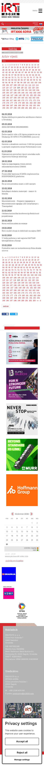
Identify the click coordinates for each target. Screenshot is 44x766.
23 (26, 67)
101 (28, 82)
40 (39, 70)
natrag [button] (6, 306)
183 (34, 103)
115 (3, 87)
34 (21, 70)
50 (32, 72)
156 (7, 97)
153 (35, 95)
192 (30, 105)
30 (9, 70)
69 (9, 77)
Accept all (22, 741)
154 (38, 95)
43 (10, 72)
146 (7, 95)
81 (6, 80)
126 (7, 90)
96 (12, 82)
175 (3, 103)
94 (6, 82)
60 (21, 75)
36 (27, 70)
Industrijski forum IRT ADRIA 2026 (16, 556)
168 (15, 100)
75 (28, 77)
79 (40, 77)
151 (27, 95)
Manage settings (22, 760)
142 (30, 92)
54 (3, 75)
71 (15, 77)
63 (30, 75)
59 (18, 75)
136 (7, 92)
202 (30, 108)
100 (24, 82)
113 (33, 85)
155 (3, 97)
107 (11, 85)
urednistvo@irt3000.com (23, 693)
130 (22, 90)
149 (20, 95)
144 (38, 92)
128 (15, 90)
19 (15, 67)
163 (34, 97)
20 (18, 67)
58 (15, 75)
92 (40, 80)
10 (27, 65)
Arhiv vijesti (17, 52)
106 (7, 85)
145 (3, 95)
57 (12, 75)
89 (31, 80)
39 (36, 70)
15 (3, 67)
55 (6, 75)
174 (38, 100)
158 (15, 97)
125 (3, 90)
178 (15, 103)
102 (32, 82)
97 (15, 82)
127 (11, 90)
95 (9, 82)
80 (3, 80)
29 (6, 70)
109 (19, 85)
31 (12, 70)
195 (3, 108)
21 (20, 67)
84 (15, 80)
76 (31, 77)
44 (13, 72)
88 (28, 80)
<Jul (12, 514)
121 (26, 87)
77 (34, 77)
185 (3, 105)
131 (26, 90)
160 (22, 97)
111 (26, 85)
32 (15, 70)
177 (11, 103)
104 (39, 82)
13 (35, 65)
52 (38, 72)
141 (26, 92)
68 (6, 77)
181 (27, 103)
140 (22, 92)
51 (35, 72)
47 (22, 72)
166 (7, 100)
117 (11, 87)
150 (24, 95)
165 (3, 100)
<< (6, 65)
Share (4, 314)
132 (30, 90)
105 (3, 85)
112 (30, 85)
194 (38, 105)
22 (23, 67)
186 (7, 105)
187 (11, 105)
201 (26, 108)
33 (18, 70)
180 (23, 103)
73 (21, 77)
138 (15, 92)
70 (12, 77)
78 (37, 77)
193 (34, 105)
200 (22, 108)
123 (33, 87)
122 (29, 87)
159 (19, 97)
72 (18, 77)
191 (27, 105)
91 (37, 80)
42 (6, 72)
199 (19, 108)
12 (32, 65)
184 (38, 103)
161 (26, 97)
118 (14, 87)
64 (33, 75)
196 (7, 108)
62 (27, 75)
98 (18, 82)
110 (22, 85)
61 (24, 75)
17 (9, 67)
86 (22, 80)
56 (9, 75)
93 (3, 82)
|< (3, 65)
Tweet (12, 314)
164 (37, 97)
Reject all (22, 752)
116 (7, 87)
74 (24, 77)
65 (36, 75)
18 (12, 67)
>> (38, 108)
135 (3, 92)
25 (32, 67)
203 (34, 108)
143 (34, 92)
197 (11, 108)
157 (11, 97)
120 (22, 87)
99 (21, 82)
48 (26, 72)
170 (22, 100)
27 (38, 67)
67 (3, 77)
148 (15, 95)
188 (15, 105)
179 (19, 103)
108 (15, 85)
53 (41, 72)
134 (37, 90)
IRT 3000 (11, 11)
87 (25, 80)
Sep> (31, 514)
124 (37, 87)
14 (38, 65)
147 (11, 95)
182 (31, 103)
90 (34, 80)
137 (11, 92)
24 (29, 67)
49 (29, 72)
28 (3, 70)
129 (19, 90)
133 (34, 90)
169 (19, 100)
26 (35, 67)
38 (33, 70)
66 (39, 75)
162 (30, 97)
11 (29, 65)
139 (19, 92)
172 (30, 100)
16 (6, 67)
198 (15, 108)
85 (19, 80)
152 (31, 95)
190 (23, 105)
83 (12, 80)
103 (35, 82)
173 (34, 100)
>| (40, 108)
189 (19, 105)
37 (30, 70)
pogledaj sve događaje (14, 561)
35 (24, 70)
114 (37, 85)
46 (19, 72)
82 (9, 80)
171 (26, 100)
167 (11, 100)
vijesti (9, 52)
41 (3, 72)
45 (16, 72)
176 (7, 103)
